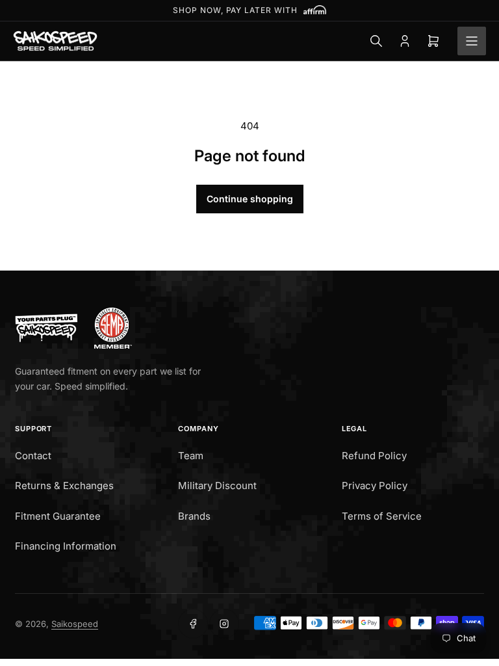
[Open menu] (471, 41)
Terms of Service (382, 516)
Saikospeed (74, 624)
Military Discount (217, 485)
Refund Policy (374, 455)
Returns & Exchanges (64, 485)
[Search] (376, 41)
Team (190, 455)
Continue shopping (250, 198)
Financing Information (65, 546)
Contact (33, 455)
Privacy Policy (374, 485)
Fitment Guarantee (58, 516)
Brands (194, 516)
